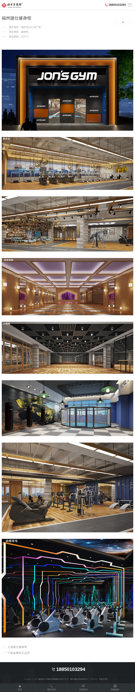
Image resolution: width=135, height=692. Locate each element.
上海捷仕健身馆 (17, 646)
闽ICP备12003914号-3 (79, 679)
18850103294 (117, 4)
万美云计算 (103, 679)
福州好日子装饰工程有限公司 (49, 679)
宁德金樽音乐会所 (18, 652)
